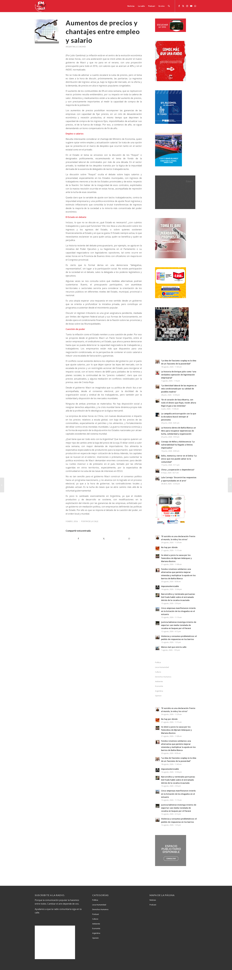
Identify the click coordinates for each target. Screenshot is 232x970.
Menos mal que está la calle (173, 647)
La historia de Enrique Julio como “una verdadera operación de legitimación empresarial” (178, 374)
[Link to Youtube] (191, 6)
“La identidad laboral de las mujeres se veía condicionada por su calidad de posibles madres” (178, 388)
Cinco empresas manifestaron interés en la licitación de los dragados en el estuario (178, 611)
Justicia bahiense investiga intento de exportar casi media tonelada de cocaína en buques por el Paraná (178, 625)
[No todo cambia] (2, 485)
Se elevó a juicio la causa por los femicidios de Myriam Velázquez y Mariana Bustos (176, 558)
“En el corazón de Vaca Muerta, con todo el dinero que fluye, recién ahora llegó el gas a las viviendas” (178, 402)
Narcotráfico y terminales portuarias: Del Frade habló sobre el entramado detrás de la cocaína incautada (178, 597)
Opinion (158, 695)
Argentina (71, 47)
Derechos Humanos (163, 677)
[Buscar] (168, 6)
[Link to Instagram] (187, 6)
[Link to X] (183, 6)
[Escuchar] (170, 31)
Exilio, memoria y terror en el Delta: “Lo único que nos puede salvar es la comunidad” (179, 458)
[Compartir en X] (103, 538)
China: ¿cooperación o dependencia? (177, 469)
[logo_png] (41, 6)
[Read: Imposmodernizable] (157, 587)
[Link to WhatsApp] (195, 6)
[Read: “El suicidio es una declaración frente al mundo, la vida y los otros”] (157, 537)
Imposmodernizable (170, 586)
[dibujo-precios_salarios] (47, 31)
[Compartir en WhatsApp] (129, 538)
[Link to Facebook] (179, 6)
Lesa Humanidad (162, 667)
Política (158, 662)
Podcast (95, 914)
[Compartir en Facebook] (78, 538)
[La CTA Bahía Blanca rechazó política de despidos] (230, 485)
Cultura (158, 672)
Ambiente (159, 681)
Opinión (95, 938)
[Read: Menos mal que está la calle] (157, 648)
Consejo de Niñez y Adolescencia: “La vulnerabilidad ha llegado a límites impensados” (178, 444)
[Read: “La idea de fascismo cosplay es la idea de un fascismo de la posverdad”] (157, 361)
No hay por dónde (169, 547)
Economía (81, 47)
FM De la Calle (91, 521)
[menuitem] (131, 6)
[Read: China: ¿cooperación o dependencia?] (157, 470)
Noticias (153, 900)
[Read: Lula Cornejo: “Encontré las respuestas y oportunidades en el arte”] (157, 478)
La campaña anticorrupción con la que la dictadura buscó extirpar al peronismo (178, 416)
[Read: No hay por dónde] (157, 548)
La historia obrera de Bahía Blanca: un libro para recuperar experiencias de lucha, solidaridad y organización (178, 430)
